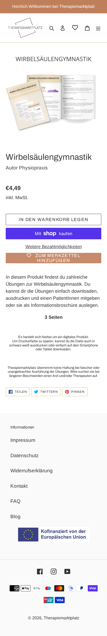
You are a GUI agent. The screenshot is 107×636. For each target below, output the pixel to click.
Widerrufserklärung (31, 470)
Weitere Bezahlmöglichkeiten (53, 246)
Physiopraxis (33, 167)
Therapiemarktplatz (61, 618)
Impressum (22, 440)
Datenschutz (24, 455)
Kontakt (19, 486)
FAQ (15, 501)
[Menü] (98, 28)
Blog (15, 516)
